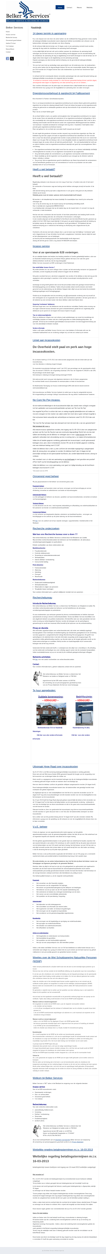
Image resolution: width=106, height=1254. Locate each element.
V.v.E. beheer (10, 46)
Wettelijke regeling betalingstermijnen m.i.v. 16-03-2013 (63, 1149)
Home (8, 32)
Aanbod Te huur (11, 43)
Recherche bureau (11, 37)
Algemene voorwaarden (62, 1140)
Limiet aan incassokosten (46, 340)
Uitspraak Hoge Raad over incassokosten (55, 766)
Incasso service (10, 34)
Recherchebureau (42, 597)
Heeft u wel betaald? (44, 169)
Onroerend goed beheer (13, 40)
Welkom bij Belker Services (48, 1078)
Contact (8, 52)
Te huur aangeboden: (44, 690)
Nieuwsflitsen (10, 49)
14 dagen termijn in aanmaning (49, 33)
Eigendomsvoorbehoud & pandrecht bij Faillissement (61, 93)
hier (36, 521)
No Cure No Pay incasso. (46, 400)
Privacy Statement (77, 1142)
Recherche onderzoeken (46, 528)
